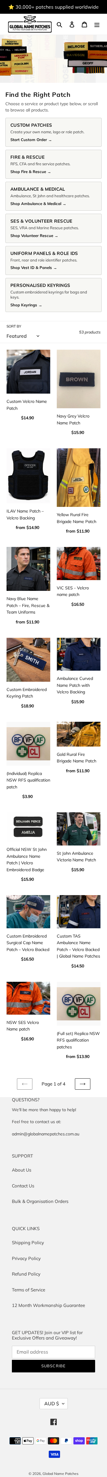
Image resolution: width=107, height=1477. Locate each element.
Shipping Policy (28, 1242)
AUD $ (51, 1403)
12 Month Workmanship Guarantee (48, 1305)
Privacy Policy (26, 1258)
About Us (21, 1170)
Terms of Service (28, 1290)
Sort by (14, 326)
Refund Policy (26, 1274)
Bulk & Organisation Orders (40, 1201)
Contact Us (23, 1186)
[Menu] (97, 24)
